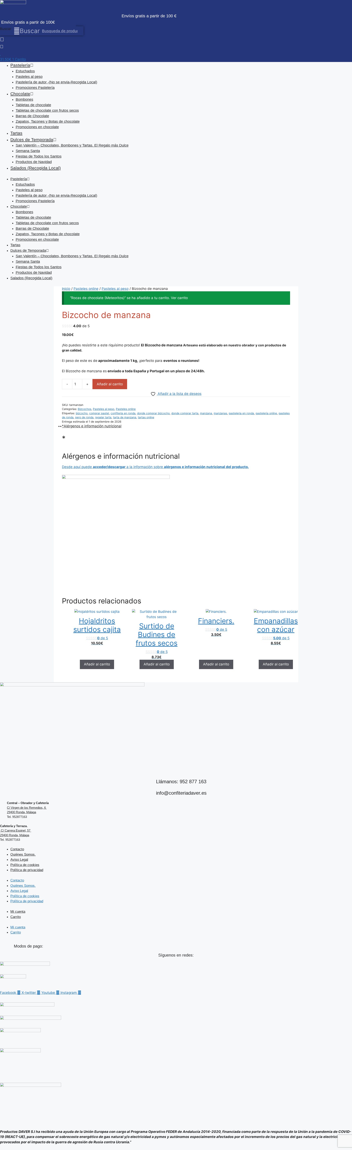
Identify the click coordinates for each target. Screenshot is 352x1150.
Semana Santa (28, 151)
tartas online (146, 417)
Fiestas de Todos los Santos (39, 156)
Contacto (17, 849)
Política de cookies (24, 865)
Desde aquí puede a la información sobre (155, 467)
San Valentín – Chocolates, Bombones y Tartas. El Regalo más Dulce (72, 145)
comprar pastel (99, 413)
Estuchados (25, 71)
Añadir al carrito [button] (97, 664)
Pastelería (20, 65)
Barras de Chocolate (32, 116)
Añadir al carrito (110, 384)
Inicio (66, 289)
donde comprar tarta (184, 413)
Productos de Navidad (34, 162)
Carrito (15, 917)
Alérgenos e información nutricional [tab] (92, 426)
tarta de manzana (124, 417)
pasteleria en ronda (241, 413)
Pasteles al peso (29, 77)
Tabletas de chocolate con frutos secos (47, 110)
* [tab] (63, 426)
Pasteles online (86, 289)
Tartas (16, 133)
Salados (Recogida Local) (35, 168)
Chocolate (20, 93)
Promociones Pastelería (35, 88)
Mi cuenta (17, 912)
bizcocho (82, 413)
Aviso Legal (19, 860)
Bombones (24, 99)
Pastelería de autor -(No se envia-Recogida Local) (56, 82)
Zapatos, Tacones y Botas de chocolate (48, 121)
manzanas (220, 413)
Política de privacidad (26, 870)
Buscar (5, 29)
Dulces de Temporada (31, 139)
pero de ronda (84, 417)
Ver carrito (179, 298)
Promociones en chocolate (37, 127)
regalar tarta (103, 417)
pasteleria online (266, 413)
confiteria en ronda (123, 413)
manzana (206, 413)
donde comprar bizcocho (153, 413)
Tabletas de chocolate (33, 105)
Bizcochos (84, 409)
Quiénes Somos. (23, 854)
